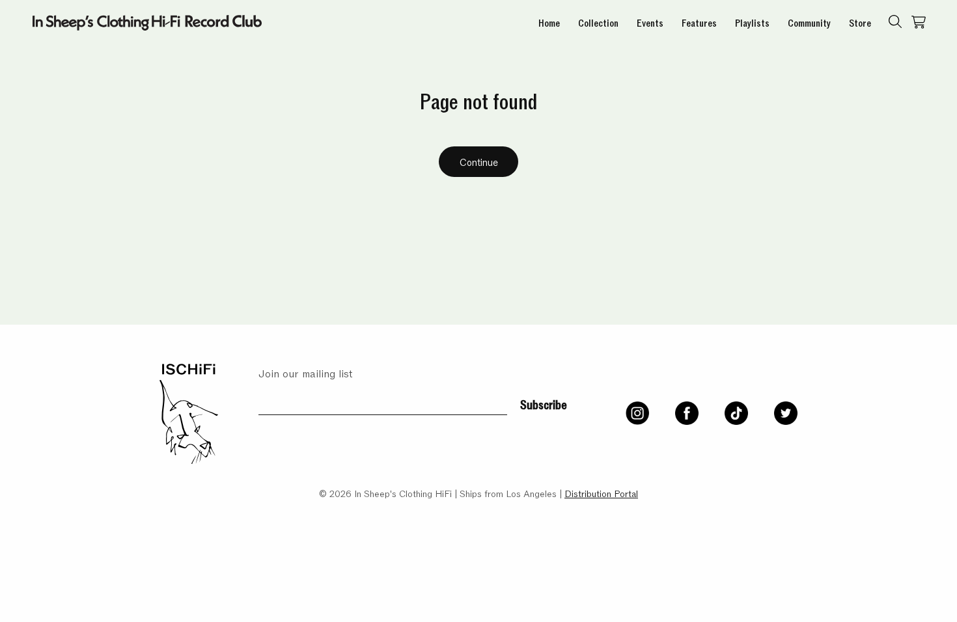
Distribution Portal (601, 492)
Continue (479, 161)
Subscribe (543, 403)
